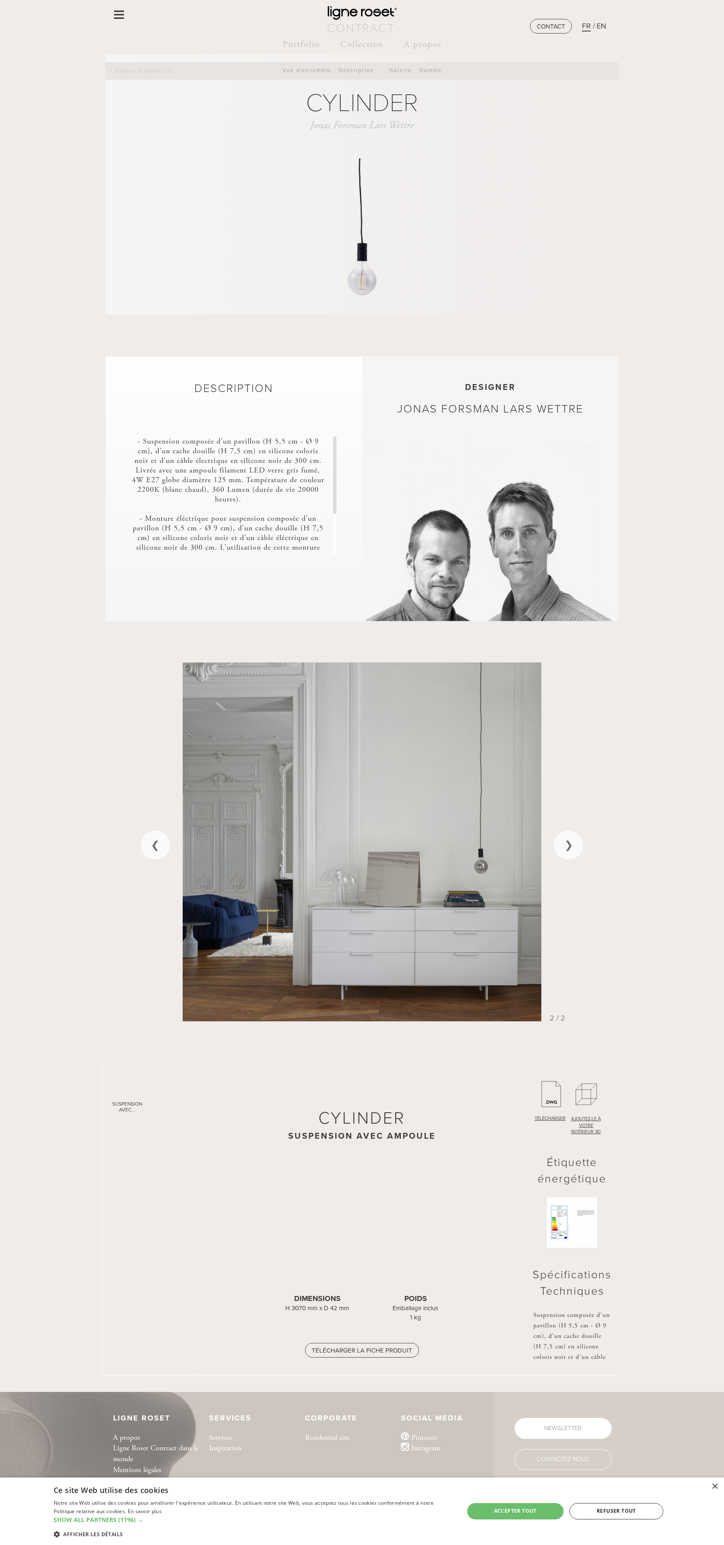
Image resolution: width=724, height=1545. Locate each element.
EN (601, 26)
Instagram (425, 1448)
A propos (423, 44)
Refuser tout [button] (616, 1510)
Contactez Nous (563, 1459)
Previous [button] (155, 844)
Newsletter (563, 1428)
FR (586, 26)
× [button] (714, 1486)
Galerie (400, 70)
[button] (253, 1520)
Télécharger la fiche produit (362, 1350)
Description (356, 70)
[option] (362, 842)
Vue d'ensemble (306, 70)
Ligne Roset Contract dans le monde (156, 1453)
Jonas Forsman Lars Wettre (362, 125)
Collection (361, 44)
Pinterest (424, 1437)
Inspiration (225, 1448)
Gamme (430, 70)
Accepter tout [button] (515, 1510)
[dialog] (362, 1511)
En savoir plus (145, 1511)
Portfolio (301, 44)
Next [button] (568, 844)
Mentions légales (137, 1470)
